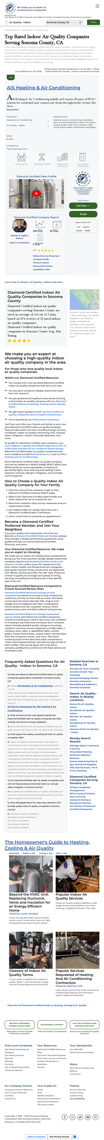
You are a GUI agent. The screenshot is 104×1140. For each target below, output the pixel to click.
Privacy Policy (76, 1092)
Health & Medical (45, 1095)
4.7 (34, 250)
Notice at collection (37, 1137)
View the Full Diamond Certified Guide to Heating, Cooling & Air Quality (47, 1005)
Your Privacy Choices (59, 1137)
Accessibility (77, 1098)
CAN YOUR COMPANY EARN (84, 1024)
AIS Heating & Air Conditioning (35, 686)
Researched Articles (43, 266)
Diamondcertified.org (12, 30)
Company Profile (41, 259)
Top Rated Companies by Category (17, 1051)
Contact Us (75, 1074)
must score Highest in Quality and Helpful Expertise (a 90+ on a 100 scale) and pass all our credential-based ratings (35, 446)
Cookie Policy (76, 1095)
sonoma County (27, 30)
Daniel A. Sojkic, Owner (19, 237)
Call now (82, 205)
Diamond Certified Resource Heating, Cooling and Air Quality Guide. (37, 404)
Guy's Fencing (77, 796)
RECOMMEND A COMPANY (52, 1025)
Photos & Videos (41, 263)
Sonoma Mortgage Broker (84, 678)
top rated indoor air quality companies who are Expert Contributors (36, 413)
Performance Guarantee (45, 419)
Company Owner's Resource (19, 1089)
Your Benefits (76, 1049)
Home (40, 1089)
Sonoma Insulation (80, 687)
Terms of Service (78, 1089)
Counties (9, 1064)
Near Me (9, 1058)
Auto (39, 1092)
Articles (41, 1067)
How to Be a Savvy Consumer (51, 1058)
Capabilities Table (41, 269)
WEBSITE (86, 227)
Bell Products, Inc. (41, 454)
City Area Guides (45, 1104)
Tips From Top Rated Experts (51, 1055)
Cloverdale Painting (81, 752)
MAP (78, 227)
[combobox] (25, 22)
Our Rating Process (14, 1055)
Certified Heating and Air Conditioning (35, 455)
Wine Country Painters (82, 793)
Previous (8, 157)
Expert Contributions (19, 243)
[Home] (9, 9)
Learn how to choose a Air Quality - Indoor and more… (34, 282)
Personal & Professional (48, 1098)
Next (95, 157)
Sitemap (9, 1061)
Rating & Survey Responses (46, 256)
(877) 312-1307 (33, 1122)
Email (83, 214)
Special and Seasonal (47, 1101)
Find (93, 22)
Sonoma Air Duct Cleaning (84, 668)
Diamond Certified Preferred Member (37, 536)
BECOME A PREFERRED (19, 1024)
